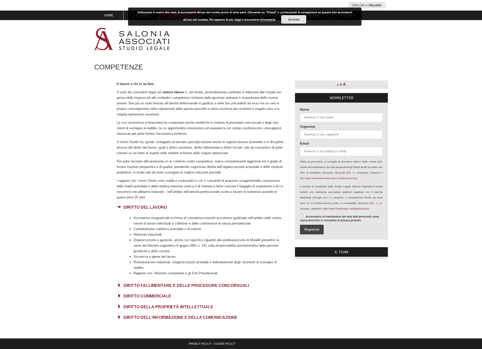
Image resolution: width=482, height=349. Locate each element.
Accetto (293, 19)
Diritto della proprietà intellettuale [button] (168, 307)
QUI (348, 172)
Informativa (267, 19)
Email (304, 143)
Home (108, 15)
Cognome (307, 126)
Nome (304, 109)
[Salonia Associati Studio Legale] (131, 39)
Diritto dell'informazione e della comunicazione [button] (180, 317)
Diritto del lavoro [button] (145, 207)
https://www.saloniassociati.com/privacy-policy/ (331, 178)
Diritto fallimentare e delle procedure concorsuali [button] (186, 285)
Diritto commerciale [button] (147, 296)
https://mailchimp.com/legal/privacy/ (349, 208)
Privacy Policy (200, 343)
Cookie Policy (224, 343)
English (358, 5)
